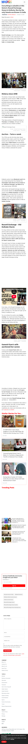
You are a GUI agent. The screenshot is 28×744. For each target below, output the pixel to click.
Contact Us (4, 664)
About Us (4, 662)
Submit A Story (5, 670)
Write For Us (4, 666)
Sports (3, 699)
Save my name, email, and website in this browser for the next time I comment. (12, 646)
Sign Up (14, 585)
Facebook (23, 90)
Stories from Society (6, 702)
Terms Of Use (5, 711)
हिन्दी (2, 723)
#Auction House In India (8, 594)
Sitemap (3, 716)
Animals (3, 676)
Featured (4, 684)
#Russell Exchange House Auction (11, 604)
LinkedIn (12, 409)
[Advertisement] (14, 58)
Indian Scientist (5, 691)
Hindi (12, 17)
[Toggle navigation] (24, 2)
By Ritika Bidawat (11, 14)
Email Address (6, 579)
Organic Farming (5, 695)
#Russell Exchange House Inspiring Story (12, 607)
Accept (4, 741)
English (3, 721)
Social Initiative (5, 697)
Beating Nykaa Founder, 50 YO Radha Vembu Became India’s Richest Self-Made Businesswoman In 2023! (13, 478)
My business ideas (5, 693)
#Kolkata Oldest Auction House (10, 597)
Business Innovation (6, 678)
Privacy (3, 714)
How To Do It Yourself (6, 686)
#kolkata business (18, 594)
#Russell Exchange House (9, 602)
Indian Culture (5, 689)
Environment (4, 682)
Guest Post (4, 668)
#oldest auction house (8, 599)
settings (12, 739)
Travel (3, 704)
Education (4, 680)
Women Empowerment (6, 706)
